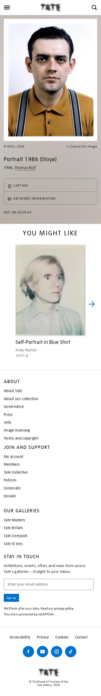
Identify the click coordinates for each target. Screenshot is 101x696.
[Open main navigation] (20, 7)
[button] (94, 7)
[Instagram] (56, 651)
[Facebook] (28, 651)
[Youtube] (42, 651)
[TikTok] (70, 651)
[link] (33, 146)
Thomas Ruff (25, 167)
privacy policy (64, 608)
